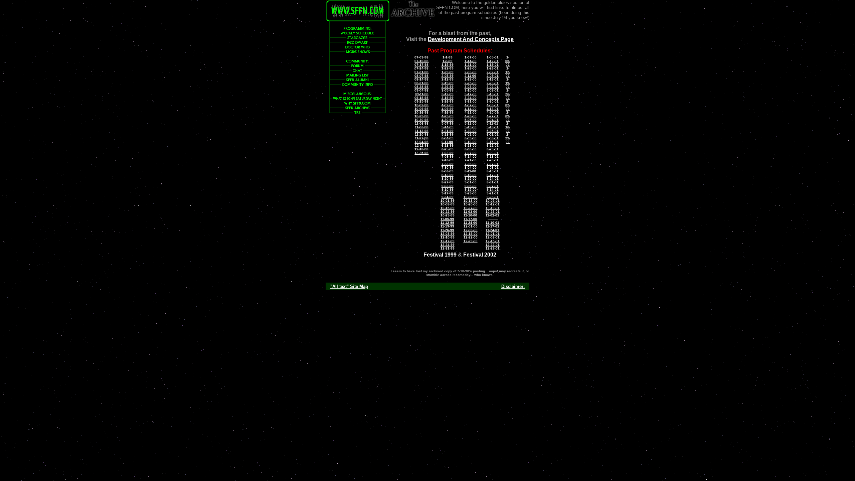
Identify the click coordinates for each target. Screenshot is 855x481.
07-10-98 (421, 61)
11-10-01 (492, 222)
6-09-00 (471, 138)
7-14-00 (471, 156)
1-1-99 (448, 57)
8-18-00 (471, 175)
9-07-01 (493, 186)
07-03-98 (421, 57)
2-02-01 (493, 72)
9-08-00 (471, 186)
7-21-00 (471, 160)
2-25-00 (471, 83)
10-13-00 (471, 200)
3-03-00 (471, 87)
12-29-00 (471, 241)
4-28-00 (471, 116)
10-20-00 (471, 204)
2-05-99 (448, 75)
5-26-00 (471, 131)
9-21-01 (493, 193)
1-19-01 (493, 64)
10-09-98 (421, 109)
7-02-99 (448, 153)
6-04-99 (448, 138)
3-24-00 (471, 98)
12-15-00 (471, 233)
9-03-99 (448, 186)
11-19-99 (447, 226)
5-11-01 (492, 123)
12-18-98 (421, 149)
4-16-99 (448, 112)
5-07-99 (448, 123)
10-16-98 (421, 112)
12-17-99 (448, 241)
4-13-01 (493, 109)
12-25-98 (421, 153)
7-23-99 (448, 164)
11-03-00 (470, 211)
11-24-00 (470, 222)
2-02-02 (507, 105)
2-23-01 (493, 83)
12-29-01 (493, 248)
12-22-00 (471, 237)
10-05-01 (493, 200)
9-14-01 (493, 189)
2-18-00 (471, 79)
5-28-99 (448, 134)
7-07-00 (471, 153)
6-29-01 (493, 149)
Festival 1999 (440, 255)
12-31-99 (448, 248)
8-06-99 (448, 171)
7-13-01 (493, 156)
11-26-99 (447, 230)
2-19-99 (448, 83)
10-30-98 (421, 120)
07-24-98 (421, 68)
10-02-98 (421, 105)
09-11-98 (422, 94)
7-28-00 (471, 164)
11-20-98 (422, 134)
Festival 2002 (479, 255)
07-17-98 (421, 64)
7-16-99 (448, 160)
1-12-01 (493, 61)
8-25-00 (471, 178)
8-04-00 (471, 167)
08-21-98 (421, 83)
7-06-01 (493, 153)
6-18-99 (448, 145)
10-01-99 (448, 200)
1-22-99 (448, 68)
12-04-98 (421, 142)
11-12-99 (447, 222)
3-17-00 (471, 94)
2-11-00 (470, 75)
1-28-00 (471, 68)
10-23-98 (421, 116)
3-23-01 (493, 98)
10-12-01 (493, 204)
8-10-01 (493, 171)
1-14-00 (471, 61)
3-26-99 (448, 101)
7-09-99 (448, 156)
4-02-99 (448, 105)
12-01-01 (493, 233)
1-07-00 (471, 57)
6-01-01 (493, 134)
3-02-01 (493, 87)
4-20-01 (493, 112)
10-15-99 (448, 208)
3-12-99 (448, 94)
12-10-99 (448, 237)
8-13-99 (448, 175)
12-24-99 (448, 245)
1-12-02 (507, 71)
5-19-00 (471, 127)
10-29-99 (448, 215)
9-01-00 (471, 182)
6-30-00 (471, 149)
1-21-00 (471, 64)
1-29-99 (448, 72)
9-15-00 (471, 189)
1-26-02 (507, 94)
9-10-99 (448, 189)
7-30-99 (448, 167)
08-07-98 (421, 75)
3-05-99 (448, 90)
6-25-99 (448, 149)
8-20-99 (448, 178)
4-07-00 (471, 105)
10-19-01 (493, 208)
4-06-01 (493, 105)
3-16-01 (493, 94)
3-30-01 (493, 101)
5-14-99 (448, 127)
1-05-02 (507, 60)
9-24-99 (448, 197)
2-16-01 (493, 79)
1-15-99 (448, 64)
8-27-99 (448, 182)
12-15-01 (493, 241)
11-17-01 (492, 226)
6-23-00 (471, 145)
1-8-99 (448, 61)
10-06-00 (471, 197)
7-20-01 (493, 160)
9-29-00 (471, 193)
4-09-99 (448, 109)
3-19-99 (448, 98)
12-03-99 (448, 233)
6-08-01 (493, 138)
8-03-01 (493, 167)
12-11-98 (422, 145)
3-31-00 (471, 101)
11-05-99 (447, 219)
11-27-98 (422, 138)
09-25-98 (421, 101)
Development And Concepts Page (471, 39)
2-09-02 (507, 116)
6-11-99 (447, 142)
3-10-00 (471, 90)
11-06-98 (422, 123)
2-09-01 (493, 75)
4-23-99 (448, 116)
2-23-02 (507, 138)
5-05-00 (471, 120)
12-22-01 (493, 245)
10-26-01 (493, 211)
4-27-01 (493, 116)
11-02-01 (492, 215)
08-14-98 (421, 79)
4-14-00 (471, 109)
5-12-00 (471, 123)
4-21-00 (471, 112)
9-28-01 (493, 197)
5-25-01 (493, 131)
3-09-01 (493, 90)
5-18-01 (493, 127)
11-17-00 (470, 219)
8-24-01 (493, 178)
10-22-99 (448, 211)
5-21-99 (448, 131)
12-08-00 (471, 230)
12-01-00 (471, 226)
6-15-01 (493, 142)
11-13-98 (422, 131)
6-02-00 (471, 134)
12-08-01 (493, 237)
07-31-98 (421, 72)
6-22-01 (493, 145)
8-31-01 (493, 182)
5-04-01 (493, 120)
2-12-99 (448, 79)
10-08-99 (448, 204)
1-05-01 (493, 57)
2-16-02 (507, 127)
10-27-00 (471, 208)
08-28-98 (421, 87)
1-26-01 (493, 68)
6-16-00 (471, 142)
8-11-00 (470, 171)
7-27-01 (493, 164)
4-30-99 (448, 120)
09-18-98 (421, 98)
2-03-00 (471, 72)
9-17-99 (448, 193)
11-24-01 (492, 230)
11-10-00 (470, 215)
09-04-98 (421, 90)
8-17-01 (493, 175)
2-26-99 (448, 87)
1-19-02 (507, 83)
